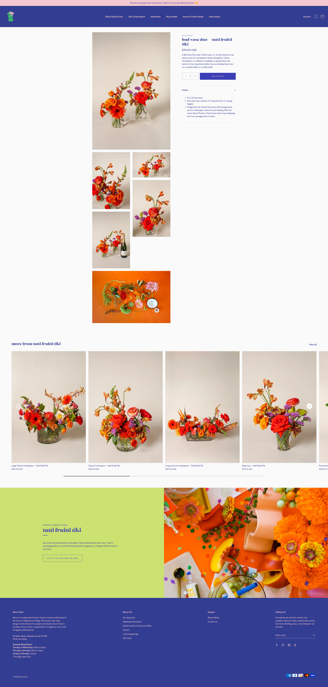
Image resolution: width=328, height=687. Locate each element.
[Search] (316, 16)
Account (307, 16)
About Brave (214, 16)
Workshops (156, 16)
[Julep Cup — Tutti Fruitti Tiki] (279, 407)
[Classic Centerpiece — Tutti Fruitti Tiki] (125, 407)
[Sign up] (314, 635)
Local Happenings (130, 634)
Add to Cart (218, 76)
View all (312, 344)
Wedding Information (132, 622)
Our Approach (129, 618)
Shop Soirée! (171, 16)
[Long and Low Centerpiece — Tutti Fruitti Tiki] (202, 407)
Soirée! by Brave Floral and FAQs (137, 626)
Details (185, 90)
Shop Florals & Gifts (114, 16)
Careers (126, 630)
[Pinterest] (289, 645)
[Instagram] (283, 645)
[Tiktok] (295, 645)
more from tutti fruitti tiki (36, 344)
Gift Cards (127, 638)
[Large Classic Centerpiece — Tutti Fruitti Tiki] (49, 407)
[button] (18, 406)
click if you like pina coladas (62, 558)
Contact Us (212, 622)
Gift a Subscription (137, 16)
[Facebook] (276, 645)
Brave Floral (187, 35)
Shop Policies (213, 618)
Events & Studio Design (193, 16)
